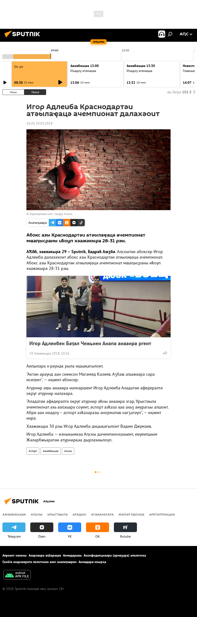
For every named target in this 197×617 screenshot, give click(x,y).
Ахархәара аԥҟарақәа (45, 555)
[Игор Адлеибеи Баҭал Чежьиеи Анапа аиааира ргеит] (98, 306)
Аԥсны (68, 451)
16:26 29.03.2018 (39, 123)
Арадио (79, 514)
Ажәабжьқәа (50, 451)
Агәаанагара (102, 514)
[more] (165, 353)
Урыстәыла (57, 514)
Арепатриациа (162, 514)
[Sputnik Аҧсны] (23, 38)
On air (18, 67)
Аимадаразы (72, 555)
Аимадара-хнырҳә (92, 562)
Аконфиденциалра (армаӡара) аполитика (115, 555)
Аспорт (33, 451)
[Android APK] (17, 575)
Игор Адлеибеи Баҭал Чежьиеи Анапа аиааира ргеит (90, 343)
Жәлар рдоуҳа (131, 514)
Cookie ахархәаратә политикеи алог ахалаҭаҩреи (39, 562)
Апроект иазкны (14, 555)
